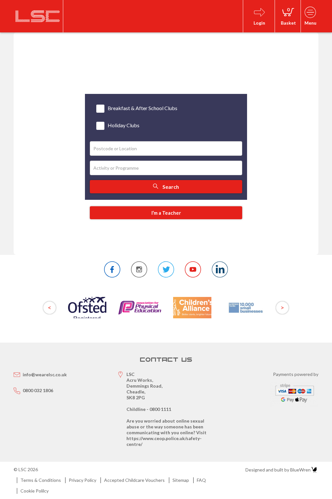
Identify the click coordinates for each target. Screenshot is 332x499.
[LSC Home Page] (37, 16)
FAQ (201, 480)
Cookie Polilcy (34, 490)
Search (170, 187)
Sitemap (180, 480)
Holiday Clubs (123, 125)
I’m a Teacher (166, 213)
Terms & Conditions (40, 480)
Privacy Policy (82, 480)
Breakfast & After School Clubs (142, 108)
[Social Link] (112, 269)
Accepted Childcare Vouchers (134, 480)
